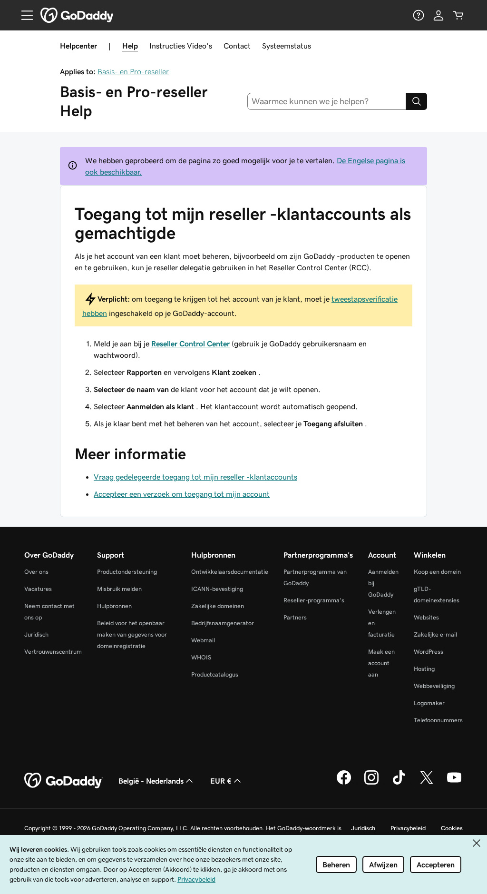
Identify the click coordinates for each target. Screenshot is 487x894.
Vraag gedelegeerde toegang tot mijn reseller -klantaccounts (195, 477)
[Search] (416, 101)
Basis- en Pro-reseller (133, 71)
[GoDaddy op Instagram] (371, 783)
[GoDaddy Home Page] (63, 781)
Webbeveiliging (434, 686)
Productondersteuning (127, 572)
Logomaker (429, 703)
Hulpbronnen (114, 606)
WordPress (428, 651)
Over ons (36, 572)
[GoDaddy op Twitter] (426, 783)
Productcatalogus (214, 674)
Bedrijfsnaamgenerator (222, 623)
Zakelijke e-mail (435, 634)
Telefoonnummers (438, 720)
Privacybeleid (408, 828)
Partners (295, 617)
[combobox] (327, 101)
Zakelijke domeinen (217, 606)
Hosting (424, 669)
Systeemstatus (286, 45)
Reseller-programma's (313, 600)
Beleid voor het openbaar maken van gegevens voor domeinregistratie (132, 634)
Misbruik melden (119, 589)
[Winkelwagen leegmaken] (458, 15)
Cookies (452, 828)
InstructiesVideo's (180, 45)
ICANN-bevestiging (217, 589)
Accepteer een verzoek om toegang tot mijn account (182, 494)
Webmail (203, 640)
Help (130, 45)
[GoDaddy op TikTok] (399, 783)
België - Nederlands (151, 781)
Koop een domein (437, 572)
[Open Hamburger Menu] (23, 15)
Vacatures (38, 589)
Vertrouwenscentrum (53, 651)
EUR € (221, 781)
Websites (426, 617)
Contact (237, 45)
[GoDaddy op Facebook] (343, 783)
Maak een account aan (381, 663)
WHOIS (201, 657)
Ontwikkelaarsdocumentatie (229, 572)
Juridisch (36, 634)
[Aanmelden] (438, 15)
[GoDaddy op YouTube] (454, 783)
